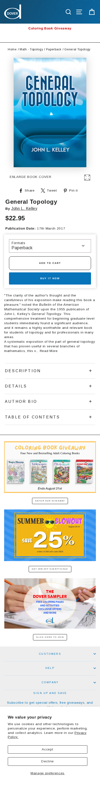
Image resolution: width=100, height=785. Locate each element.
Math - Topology (31, 49)
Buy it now (50, 278)
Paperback (53, 49)
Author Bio (21, 401)
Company (50, 682)
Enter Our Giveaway (50, 501)
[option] (50, 28)
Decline (47, 761)
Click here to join (50, 637)
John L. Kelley (24, 208)
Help (50, 667)
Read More (49, 351)
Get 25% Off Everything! (50, 569)
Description (23, 371)
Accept (47, 749)
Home (12, 49)
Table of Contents (32, 417)
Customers (50, 653)
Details (16, 386)
